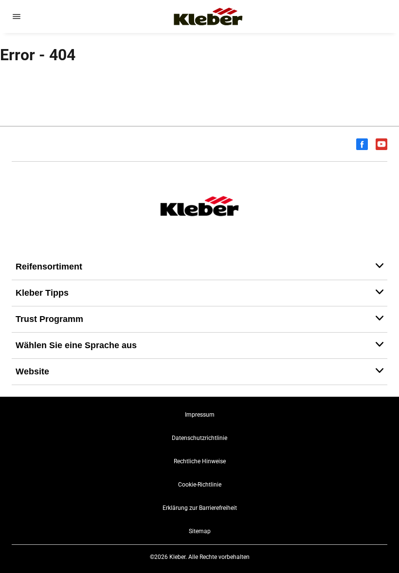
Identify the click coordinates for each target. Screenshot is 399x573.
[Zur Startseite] (208, 16)
